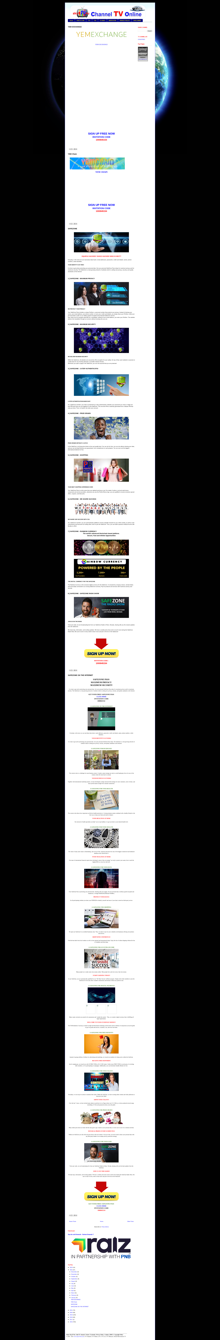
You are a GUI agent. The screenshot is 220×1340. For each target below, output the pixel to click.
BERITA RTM (112, 20)
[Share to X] (73, 149)
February (74, 1295)
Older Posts (130, 1221)
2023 (71, 1267)
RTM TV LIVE (80, 20)
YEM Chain (72, 154)
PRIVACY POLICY (125, 20)
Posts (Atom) (105, 1226)
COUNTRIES (141, 39)
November (74, 1274)
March (73, 1293)
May (72, 1288)
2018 (71, 1317)
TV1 (89, 20)
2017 (71, 1319)
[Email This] (70, 149)
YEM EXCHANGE (75, 27)
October (73, 1276)
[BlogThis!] (71, 149)
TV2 (95, 20)
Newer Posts (72, 1221)
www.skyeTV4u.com (79, 1336)
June (72, 1286)
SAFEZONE (72, 229)
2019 (71, 1314)
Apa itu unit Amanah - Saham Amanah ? (81, 1234)
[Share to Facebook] (75, 149)
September (74, 1278)
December (74, 1271)
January (73, 1297)
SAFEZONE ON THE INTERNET (80, 675)
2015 (71, 1322)
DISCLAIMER (137, 20)
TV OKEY (102, 20)
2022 (71, 1269)
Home (71, 20)
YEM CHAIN (101, 172)
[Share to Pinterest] (76, 149)
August (73, 1281)
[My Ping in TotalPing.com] (143, 61)
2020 (71, 1312)
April (72, 1290)
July (72, 1283)
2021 (71, 1310)
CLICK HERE (101, 697)
